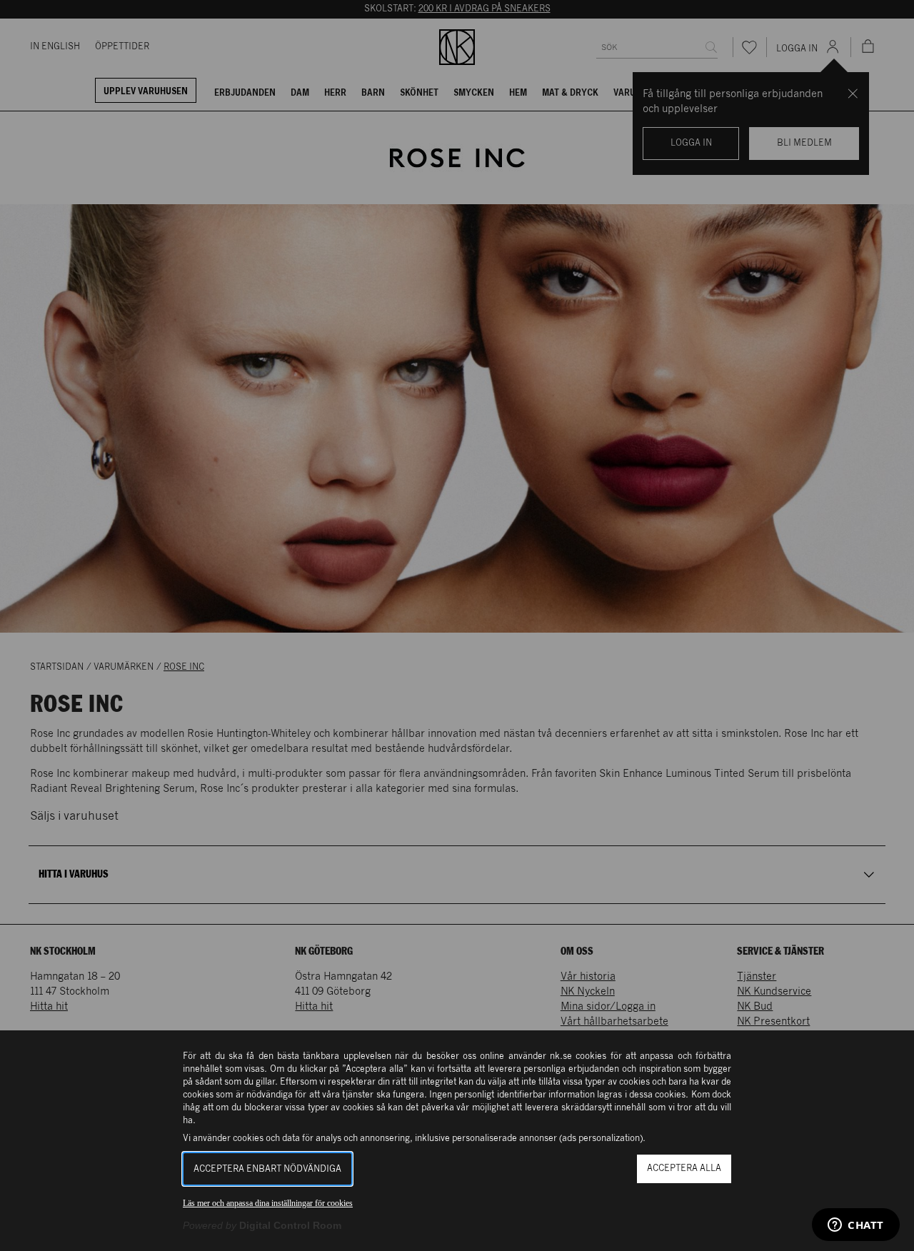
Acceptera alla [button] (684, 1168)
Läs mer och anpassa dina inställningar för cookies (268, 1203)
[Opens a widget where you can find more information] (856, 1226)
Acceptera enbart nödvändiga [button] (267, 1169)
